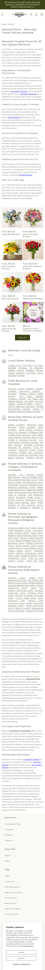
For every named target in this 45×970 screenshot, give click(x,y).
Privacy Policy (28, 946)
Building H (38, 507)
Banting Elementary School (26, 492)
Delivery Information (13, 892)
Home (4, 24)
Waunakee (12, 375)
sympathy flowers (19, 91)
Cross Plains (27, 365)
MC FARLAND (36, 368)
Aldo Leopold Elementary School (22, 480)
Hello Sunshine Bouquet (8, 267)
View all (22, 337)
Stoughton (20, 373)
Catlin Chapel (13, 556)
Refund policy (10, 903)
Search (8, 855)
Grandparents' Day (12, 824)
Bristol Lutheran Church (26, 546)
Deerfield (12, 368)
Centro (33, 588)
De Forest (38, 365)
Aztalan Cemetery (16, 425)
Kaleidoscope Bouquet (33, 299)
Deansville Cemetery (30, 442)
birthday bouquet (29, 94)
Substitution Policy (13, 909)
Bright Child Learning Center (22, 502)
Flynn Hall (19, 595)
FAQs (7, 876)
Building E (25, 507)
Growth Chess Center (26, 598)
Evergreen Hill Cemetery (19, 447)
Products (8, 835)
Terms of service (11, 914)
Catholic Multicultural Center (29, 553)
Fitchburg (22, 368)
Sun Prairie (31, 373)
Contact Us (9, 881)
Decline (21, 958)
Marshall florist (25, 175)
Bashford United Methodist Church (23, 535)
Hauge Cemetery (16, 458)
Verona (40, 373)
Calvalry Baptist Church (33, 548)
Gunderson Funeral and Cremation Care (25, 455)
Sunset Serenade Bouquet (30, 235)
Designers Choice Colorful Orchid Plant (32, 330)
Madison (11, 370)
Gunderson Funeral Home (30, 450)
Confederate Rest (35, 432)
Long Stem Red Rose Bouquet (32, 267)
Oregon (11, 373)
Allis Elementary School (32, 482)
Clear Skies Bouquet (11, 234)
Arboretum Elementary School (21, 487)
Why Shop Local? (12, 887)
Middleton (30, 370)
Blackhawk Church (16, 543)
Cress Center (37, 435)
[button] (31, 14)
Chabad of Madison (29, 556)
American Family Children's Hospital (25, 389)
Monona (39, 370)
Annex (33, 528)
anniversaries (14, 117)
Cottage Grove (14, 365)
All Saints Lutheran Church (19, 528)
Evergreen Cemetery (33, 445)
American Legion (16, 578)
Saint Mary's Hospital (31, 396)
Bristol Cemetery (27, 427)
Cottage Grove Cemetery (19, 435)
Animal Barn (13, 485)
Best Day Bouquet (10, 299)
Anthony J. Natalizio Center (31, 485)
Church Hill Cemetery (17, 432)
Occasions (9, 829)
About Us (9, 840)
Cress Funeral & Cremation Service (23, 437)
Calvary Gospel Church (19, 551)
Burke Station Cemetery (31, 430)
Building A (13, 507)
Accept (21, 952)
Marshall (20, 370)
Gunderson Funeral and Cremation (25, 452)
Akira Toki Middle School (32, 477)
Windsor (21, 375)
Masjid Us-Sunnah (22, 608)
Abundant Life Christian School (25, 475)
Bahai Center (37, 533)
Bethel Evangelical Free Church (29, 540)
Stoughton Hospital (17, 399)
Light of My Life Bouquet (9, 330)
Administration (14, 477)
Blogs (7, 861)
